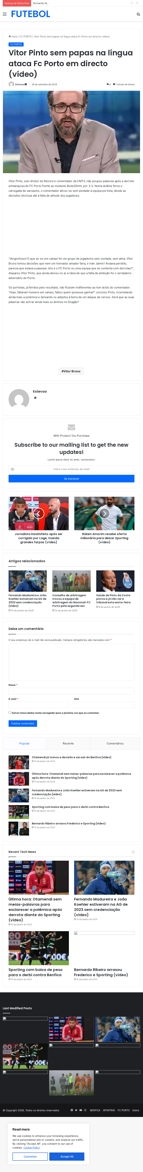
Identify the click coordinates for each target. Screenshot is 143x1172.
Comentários (115, 743)
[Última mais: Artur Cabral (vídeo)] (25, 1083)
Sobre (135, 1110)
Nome (13, 684)
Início (14, 36)
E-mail (13, 698)
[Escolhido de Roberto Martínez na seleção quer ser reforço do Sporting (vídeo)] (117, 1056)
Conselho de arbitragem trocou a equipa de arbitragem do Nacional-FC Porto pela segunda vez (71, 600)
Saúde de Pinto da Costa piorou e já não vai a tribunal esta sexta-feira (113, 598)
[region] (48, 1144)
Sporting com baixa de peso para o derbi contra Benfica (70, 807)
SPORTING (109, 1110)
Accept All (67, 1156)
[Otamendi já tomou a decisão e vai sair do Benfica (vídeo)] (19, 762)
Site (76, 698)
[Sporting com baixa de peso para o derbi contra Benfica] (19, 812)
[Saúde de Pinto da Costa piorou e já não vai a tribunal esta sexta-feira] (115, 581)
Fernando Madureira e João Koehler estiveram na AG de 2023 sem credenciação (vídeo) (84, 3)
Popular (24, 743)
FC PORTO (26, 36)
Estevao (19, 84)
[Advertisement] (71, 229)
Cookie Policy (31, 1147)
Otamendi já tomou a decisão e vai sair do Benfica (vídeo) (72, 757)
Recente (68, 743)
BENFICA (95, 1110)
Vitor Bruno (71, 371)
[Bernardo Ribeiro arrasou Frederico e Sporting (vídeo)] (19, 829)
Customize (30, 1156)
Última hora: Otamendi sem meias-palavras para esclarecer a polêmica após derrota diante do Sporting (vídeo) (81, 776)
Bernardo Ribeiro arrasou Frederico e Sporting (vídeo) (69, 823)
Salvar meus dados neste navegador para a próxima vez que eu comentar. (55, 712)
